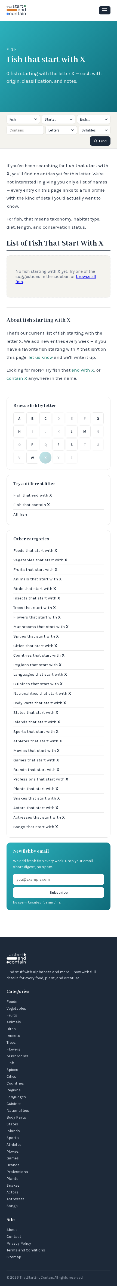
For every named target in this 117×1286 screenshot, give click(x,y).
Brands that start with (36, 769)
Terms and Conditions (26, 1250)
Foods (12, 1001)
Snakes (13, 1185)
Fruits (12, 1015)
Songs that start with (35, 826)
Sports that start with (36, 731)
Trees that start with (34, 607)
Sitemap (14, 1257)
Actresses (15, 1199)
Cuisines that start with (38, 683)
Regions (14, 1090)
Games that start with (36, 760)
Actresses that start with (39, 817)
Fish (10, 1063)
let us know (41, 357)
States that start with (35, 712)
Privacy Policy (19, 1243)
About (12, 1229)
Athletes (14, 1144)
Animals (14, 1022)
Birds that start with (34, 588)
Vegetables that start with (40, 560)
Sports (13, 1137)
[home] (16, 10)
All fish (20, 514)
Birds (11, 1029)
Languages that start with (40, 674)
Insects (13, 1035)
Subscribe (59, 892)
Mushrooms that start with (41, 626)
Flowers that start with (37, 617)
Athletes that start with (37, 741)
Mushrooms (17, 1056)
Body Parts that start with (39, 702)
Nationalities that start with (42, 693)
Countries (15, 1083)
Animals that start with (37, 579)
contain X (17, 378)
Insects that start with (36, 598)
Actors (13, 1192)
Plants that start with (35, 788)
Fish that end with (32, 495)
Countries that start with (38, 655)
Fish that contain (31, 504)
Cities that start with (35, 645)
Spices (12, 1069)
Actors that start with (35, 807)
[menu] (104, 10)
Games (13, 1158)
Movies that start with (36, 750)
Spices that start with (36, 636)
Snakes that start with (36, 798)
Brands (13, 1165)
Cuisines (14, 1103)
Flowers (13, 1049)
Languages (16, 1097)
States (12, 1124)
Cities (11, 1076)
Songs (12, 1206)
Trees (11, 1042)
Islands (13, 1131)
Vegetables (16, 1008)
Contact (14, 1236)
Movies (13, 1151)
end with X (83, 370)
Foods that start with (35, 550)
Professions (17, 1171)
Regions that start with (37, 664)
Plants (13, 1178)
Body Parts (16, 1117)
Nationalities (18, 1110)
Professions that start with (40, 779)
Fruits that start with (35, 569)
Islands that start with (36, 721)
